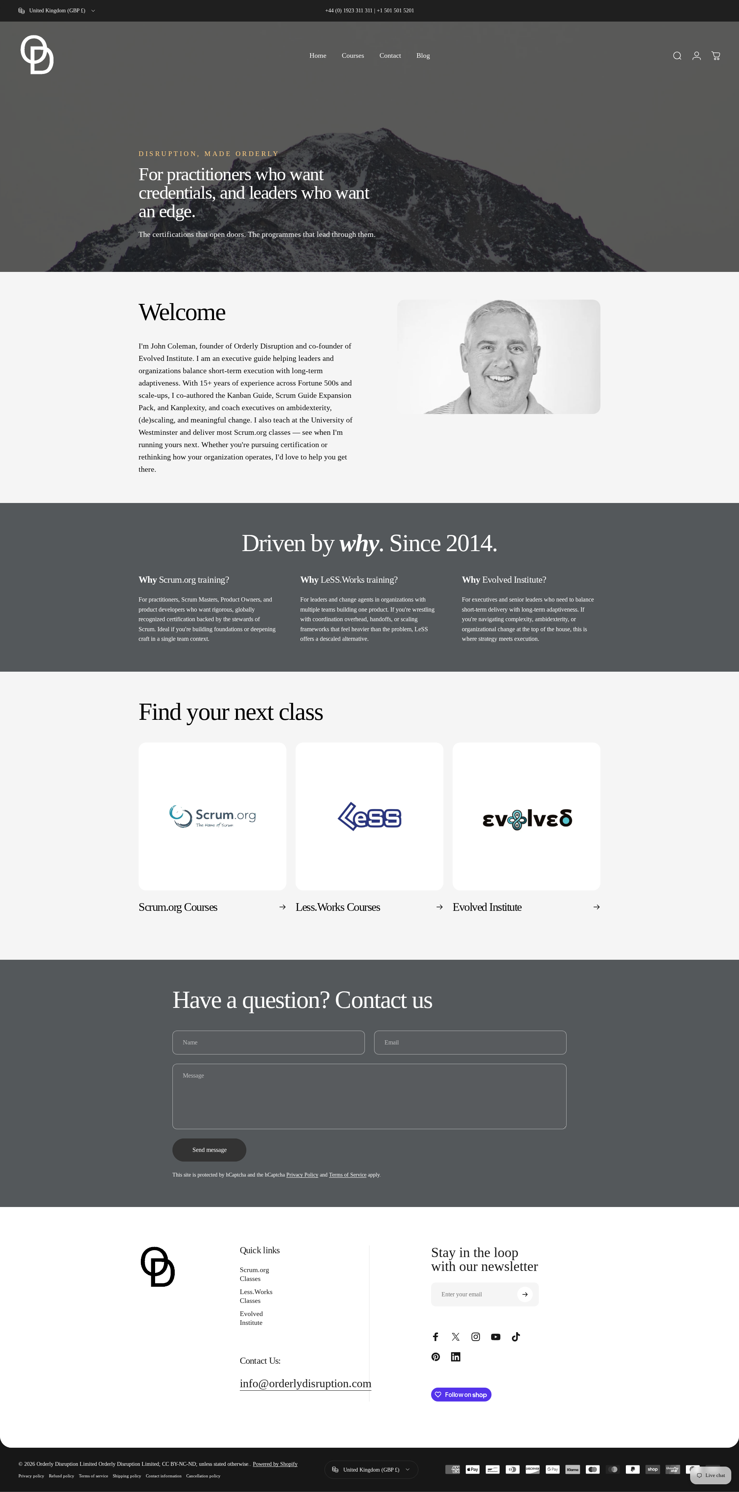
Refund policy (61, 1476)
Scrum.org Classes (254, 1274)
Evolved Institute (251, 1318)
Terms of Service (347, 1175)
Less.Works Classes (256, 1296)
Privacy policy (31, 1476)
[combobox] (57, 11)
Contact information (164, 1476)
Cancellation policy (203, 1476)
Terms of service (93, 1476)
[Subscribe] (525, 1294)
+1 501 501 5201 (395, 10)
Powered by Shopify (275, 1464)
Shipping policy (127, 1476)
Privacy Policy (302, 1175)
